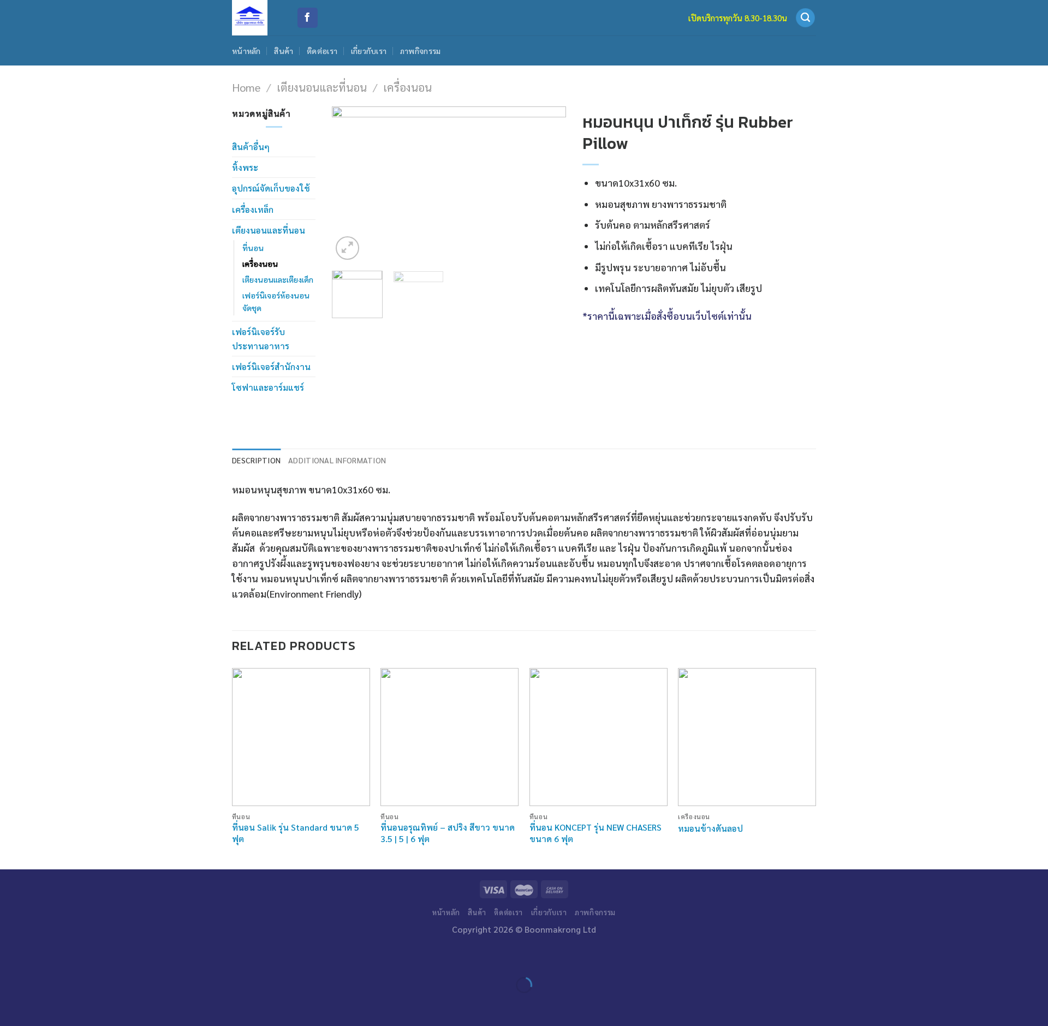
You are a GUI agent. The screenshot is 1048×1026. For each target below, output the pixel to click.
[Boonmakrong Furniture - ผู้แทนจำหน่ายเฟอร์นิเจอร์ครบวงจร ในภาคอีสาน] (256, 17)
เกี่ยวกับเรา (369, 51)
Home (246, 87)
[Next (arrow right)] (44, 1005)
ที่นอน (253, 248)
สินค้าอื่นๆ (251, 146)
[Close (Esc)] (11, 956)
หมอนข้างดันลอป (710, 828)
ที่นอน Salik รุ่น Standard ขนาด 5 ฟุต (295, 833)
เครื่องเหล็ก (252, 209)
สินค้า (283, 51)
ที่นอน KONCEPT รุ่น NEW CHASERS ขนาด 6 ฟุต (595, 833)
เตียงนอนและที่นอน (322, 87)
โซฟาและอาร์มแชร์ (268, 387)
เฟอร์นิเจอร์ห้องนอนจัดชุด (275, 301)
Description (256, 460)
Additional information (337, 460)
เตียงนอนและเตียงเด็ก (277, 279)
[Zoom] (347, 248)
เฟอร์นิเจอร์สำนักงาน (271, 366)
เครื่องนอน (407, 87)
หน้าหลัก (246, 51)
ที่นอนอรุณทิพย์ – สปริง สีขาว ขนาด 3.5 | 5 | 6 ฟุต (447, 833)
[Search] (805, 18)
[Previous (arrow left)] (11, 1005)
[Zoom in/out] (44, 956)
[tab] (256, 460)
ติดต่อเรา (322, 51)
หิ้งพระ (245, 167)
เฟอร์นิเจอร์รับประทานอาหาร (260, 338)
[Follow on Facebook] (307, 18)
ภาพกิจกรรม (420, 51)
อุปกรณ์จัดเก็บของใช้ (271, 188)
